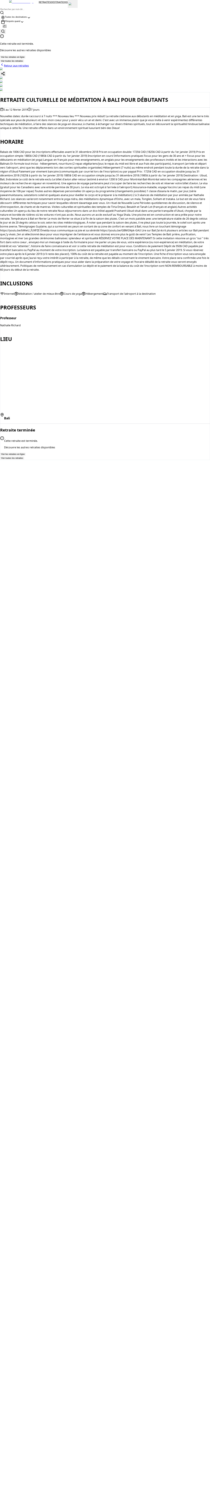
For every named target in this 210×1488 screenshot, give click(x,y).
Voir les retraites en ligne (12, 57)
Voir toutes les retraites (12, 61)
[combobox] (16, 18)
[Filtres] (4, 26)
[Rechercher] (3, 31)
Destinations (59, 2)
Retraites (45, 2)
